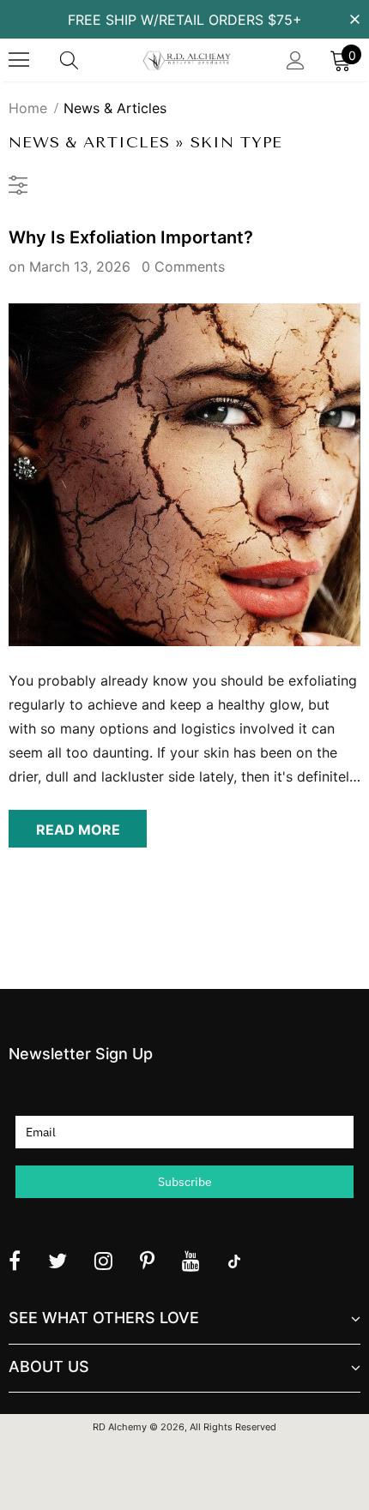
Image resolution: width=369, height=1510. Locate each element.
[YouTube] (191, 1260)
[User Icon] (296, 60)
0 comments (183, 266)
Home (28, 108)
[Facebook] (15, 1260)
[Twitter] (57, 1260)
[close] (354, 18)
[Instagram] (103, 1260)
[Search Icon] (86, 60)
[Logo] (187, 60)
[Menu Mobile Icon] (19, 60)
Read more (78, 829)
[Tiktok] (234, 1260)
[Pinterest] (147, 1260)
